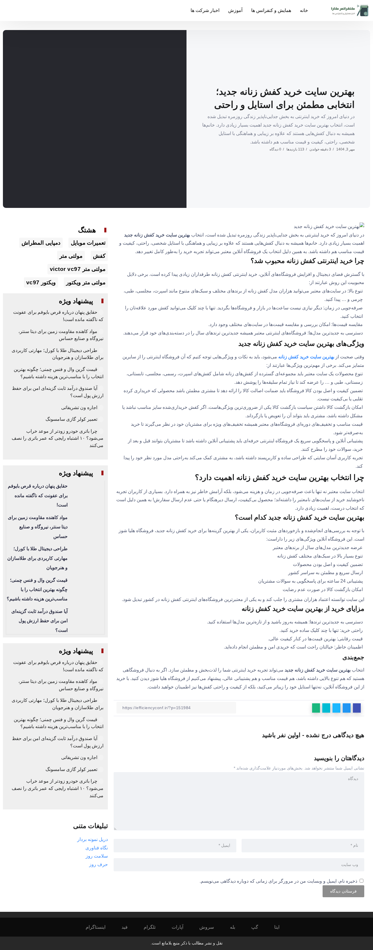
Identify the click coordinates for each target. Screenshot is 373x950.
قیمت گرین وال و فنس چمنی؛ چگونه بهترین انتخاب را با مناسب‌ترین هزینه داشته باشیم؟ (37, 590)
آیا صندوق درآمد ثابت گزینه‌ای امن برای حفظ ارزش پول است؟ (39, 621)
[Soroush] (210, 927)
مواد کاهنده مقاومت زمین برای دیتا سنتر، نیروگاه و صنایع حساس (38, 527)
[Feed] (128, 927)
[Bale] (236, 927)
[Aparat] (181, 927)
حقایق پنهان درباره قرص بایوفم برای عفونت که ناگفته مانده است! (38, 495)
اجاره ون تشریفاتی (79, 407)
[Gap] (259, 927)
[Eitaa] (281, 927)
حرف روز (98, 864)
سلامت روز (97, 855)
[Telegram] (153, 927)
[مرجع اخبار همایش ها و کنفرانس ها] (350, 10)
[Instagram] (99, 927)
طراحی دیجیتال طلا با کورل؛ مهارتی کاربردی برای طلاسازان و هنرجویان (37, 558)
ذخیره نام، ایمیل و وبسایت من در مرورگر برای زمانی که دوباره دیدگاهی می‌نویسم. (278, 881)
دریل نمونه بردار (92, 839)
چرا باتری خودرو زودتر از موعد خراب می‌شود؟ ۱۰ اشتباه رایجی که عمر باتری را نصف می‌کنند (57, 438)
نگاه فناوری (96, 847)
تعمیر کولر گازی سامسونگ (71, 419)
